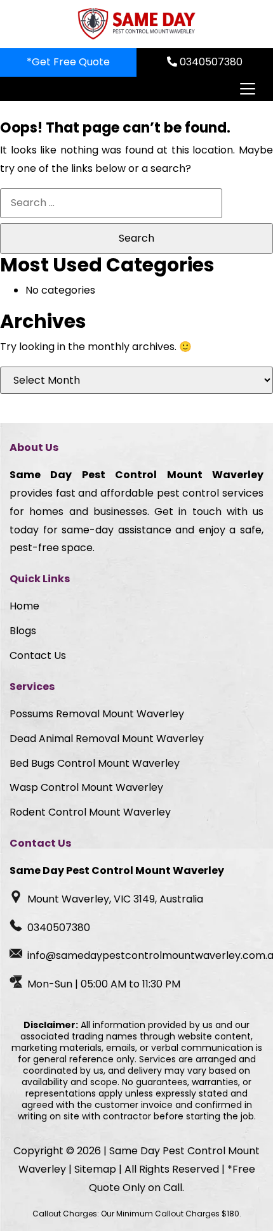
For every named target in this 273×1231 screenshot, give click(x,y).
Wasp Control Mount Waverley (86, 787)
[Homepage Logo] (136, 24)
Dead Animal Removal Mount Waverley (107, 738)
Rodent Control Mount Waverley (90, 812)
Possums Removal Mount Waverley (97, 714)
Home (24, 606)
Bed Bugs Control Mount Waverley (95, 763)
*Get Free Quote (68, 62)
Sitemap (95, 1169)
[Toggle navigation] (246, 89)
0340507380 (210, 62)
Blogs (23, 630)
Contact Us (38, 655)
